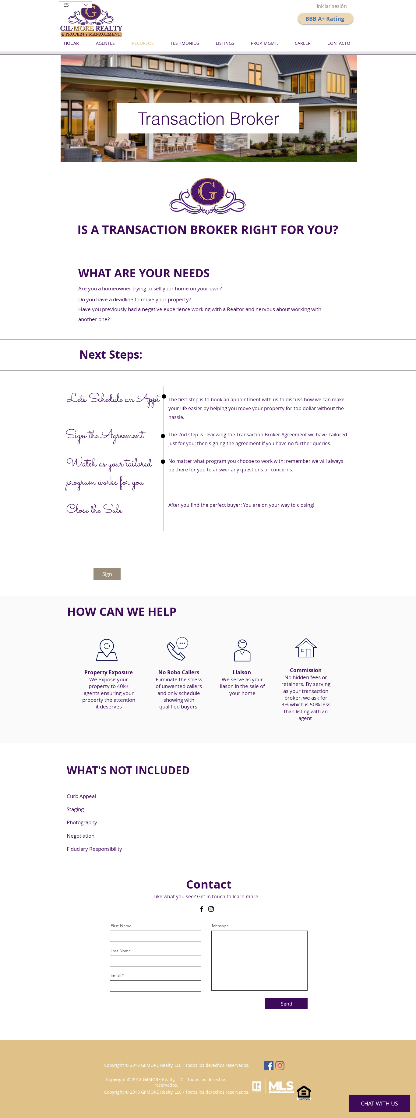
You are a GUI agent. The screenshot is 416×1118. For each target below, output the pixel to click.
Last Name (121, 951)
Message (220, 926)
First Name (121, 926)
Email (116, 975)
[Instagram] (211, 909)
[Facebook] (201, 909)
